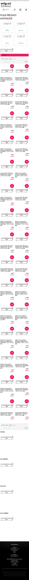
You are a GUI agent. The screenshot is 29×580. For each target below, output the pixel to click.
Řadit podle (4, 59)
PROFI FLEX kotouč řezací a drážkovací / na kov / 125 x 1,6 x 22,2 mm (6, 390)
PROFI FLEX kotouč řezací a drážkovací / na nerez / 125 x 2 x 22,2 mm (7, 223)
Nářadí (14, 563)
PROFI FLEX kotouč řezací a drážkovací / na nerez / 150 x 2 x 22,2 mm (7, 342)
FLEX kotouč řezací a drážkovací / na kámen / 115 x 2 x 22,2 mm (21, 79)
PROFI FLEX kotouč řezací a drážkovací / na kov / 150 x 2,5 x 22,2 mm (6, 366)
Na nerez (21, 30)
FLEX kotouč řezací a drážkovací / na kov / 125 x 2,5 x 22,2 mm (21, 199)
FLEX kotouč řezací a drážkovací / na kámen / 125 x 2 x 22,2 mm (21, 366)
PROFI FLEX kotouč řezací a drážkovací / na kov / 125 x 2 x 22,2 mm (21, 175)
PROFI (7, 30)
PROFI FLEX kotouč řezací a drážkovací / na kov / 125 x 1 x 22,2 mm (21, 317)
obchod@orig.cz (14, 544)
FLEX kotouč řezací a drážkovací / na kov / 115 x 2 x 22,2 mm (6, 103)
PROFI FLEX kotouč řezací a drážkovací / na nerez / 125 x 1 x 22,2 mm (21, 342)
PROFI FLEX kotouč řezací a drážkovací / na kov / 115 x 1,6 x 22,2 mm (6, 293)
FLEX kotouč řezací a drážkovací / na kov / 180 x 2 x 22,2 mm (21, 414)
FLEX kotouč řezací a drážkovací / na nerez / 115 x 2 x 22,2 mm (21, 103)
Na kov (7, 43)
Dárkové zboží (14, 560)
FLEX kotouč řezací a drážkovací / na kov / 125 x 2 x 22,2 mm (21, 126)
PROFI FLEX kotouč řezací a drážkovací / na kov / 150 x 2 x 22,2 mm (21, 293)
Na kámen (21, 43)
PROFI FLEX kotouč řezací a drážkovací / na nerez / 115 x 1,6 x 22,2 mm (6, 79)
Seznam (26, 59)
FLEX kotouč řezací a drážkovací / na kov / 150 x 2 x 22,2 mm (6, 247)
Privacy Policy (14, 564)
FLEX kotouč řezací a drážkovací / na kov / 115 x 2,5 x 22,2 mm (6, 174)
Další (9, 62)
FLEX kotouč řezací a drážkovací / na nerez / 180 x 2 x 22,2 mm (21, 390)
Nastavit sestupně (16, 59)
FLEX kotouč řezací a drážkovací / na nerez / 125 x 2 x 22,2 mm (21, 150)
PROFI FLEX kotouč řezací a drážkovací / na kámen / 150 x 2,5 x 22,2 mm (6, 317)
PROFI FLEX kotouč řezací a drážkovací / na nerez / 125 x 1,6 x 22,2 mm (6, 199)
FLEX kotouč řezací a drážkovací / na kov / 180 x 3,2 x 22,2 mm (6, 414)
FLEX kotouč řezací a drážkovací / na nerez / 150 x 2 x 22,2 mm (6, 270)
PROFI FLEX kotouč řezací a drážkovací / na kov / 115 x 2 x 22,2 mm (6, 126)
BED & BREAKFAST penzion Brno (14, 559)
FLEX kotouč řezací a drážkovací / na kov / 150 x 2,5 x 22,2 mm (21, 270)
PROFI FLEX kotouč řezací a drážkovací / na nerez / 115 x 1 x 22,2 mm (21, 223)
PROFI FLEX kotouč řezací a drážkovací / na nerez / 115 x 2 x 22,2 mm (7, 150)
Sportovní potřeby (14, 562)
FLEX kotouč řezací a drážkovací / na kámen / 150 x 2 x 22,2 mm (21, 247)
